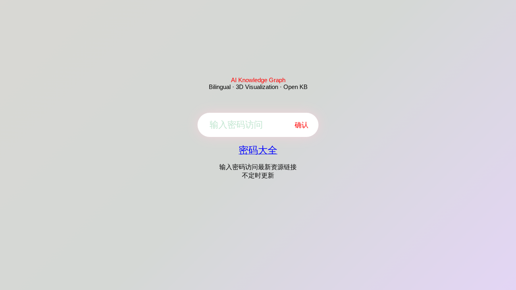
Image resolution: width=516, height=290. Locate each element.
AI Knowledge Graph (258, 80)
